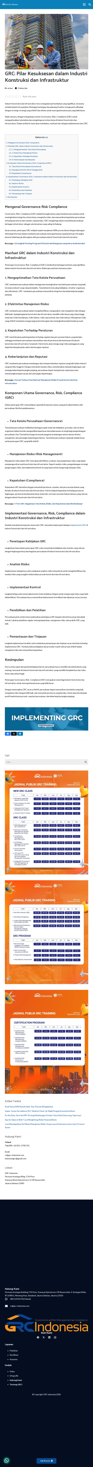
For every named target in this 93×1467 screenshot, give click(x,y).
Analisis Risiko (16, 183)
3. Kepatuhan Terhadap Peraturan (23, 156)
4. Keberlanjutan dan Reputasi (22, 159)
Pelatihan (14, 1350)
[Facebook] (38, 1337)
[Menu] (84, 4)
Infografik (14, 1376)
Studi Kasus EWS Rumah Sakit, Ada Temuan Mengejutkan (29, 1106)
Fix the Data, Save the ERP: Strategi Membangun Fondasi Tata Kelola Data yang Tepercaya (43, 1115)
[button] (89, 4)
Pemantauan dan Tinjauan (20, 193)
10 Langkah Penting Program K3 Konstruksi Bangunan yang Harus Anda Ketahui (49, 243)
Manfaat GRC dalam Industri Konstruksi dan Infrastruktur (29, 146)
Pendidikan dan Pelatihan (20, 190)
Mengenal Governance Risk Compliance (22, 143)
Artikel (10, 88)
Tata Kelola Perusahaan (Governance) (25, 166)
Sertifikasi (14, 1355)
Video (12, 1371)
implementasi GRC (78, 525)
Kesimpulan (11, 197)
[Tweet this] (14, 734)
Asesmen (13, 1359)
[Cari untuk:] (46, 761)
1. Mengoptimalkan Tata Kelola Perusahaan (27, 149)
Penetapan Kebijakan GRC (21, 180)
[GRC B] (46, 1322)
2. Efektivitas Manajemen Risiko (23, 153)
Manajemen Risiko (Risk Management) (25, 170)
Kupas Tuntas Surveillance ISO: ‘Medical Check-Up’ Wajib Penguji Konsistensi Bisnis (40, 1111)
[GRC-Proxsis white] (10, 5)
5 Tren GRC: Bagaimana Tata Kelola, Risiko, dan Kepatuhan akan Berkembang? (48, 503)
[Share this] (8, 734)
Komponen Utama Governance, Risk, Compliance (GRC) (28, 163)
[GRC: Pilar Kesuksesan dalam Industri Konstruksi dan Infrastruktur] (46, 15)
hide (45, 137)
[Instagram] (55, 1337)
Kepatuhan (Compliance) (20, 173)
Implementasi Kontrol (19, 187)
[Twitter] (43, 1337)
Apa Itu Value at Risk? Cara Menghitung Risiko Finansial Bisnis (31, 1120)
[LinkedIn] (49, 1337)
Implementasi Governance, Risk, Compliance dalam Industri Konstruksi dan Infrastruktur (41, 176)
